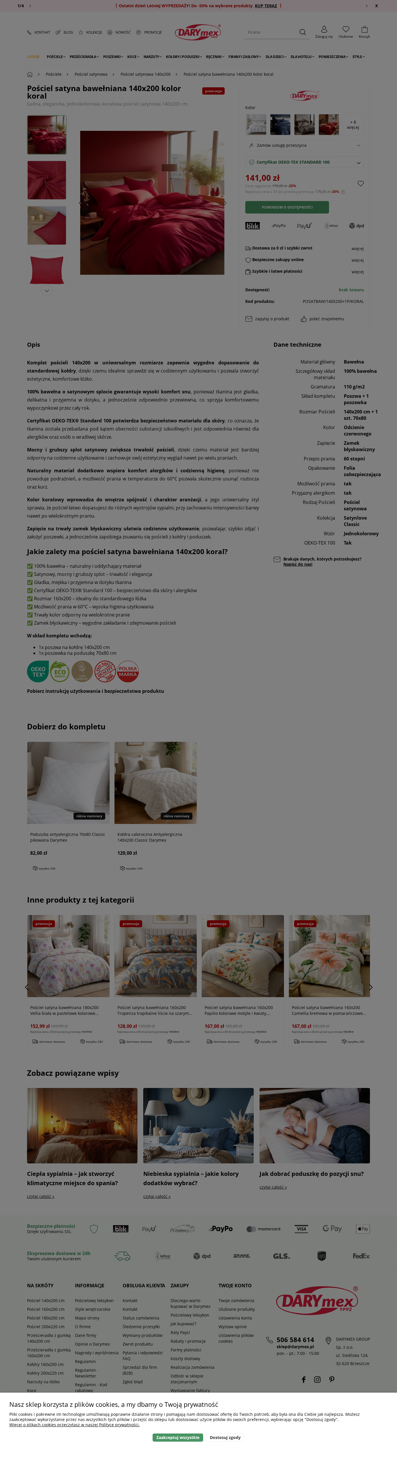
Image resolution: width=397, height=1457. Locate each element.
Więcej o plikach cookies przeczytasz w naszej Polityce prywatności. (74, 1424)
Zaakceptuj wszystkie (177, 1437)
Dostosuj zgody (225, 1437)
